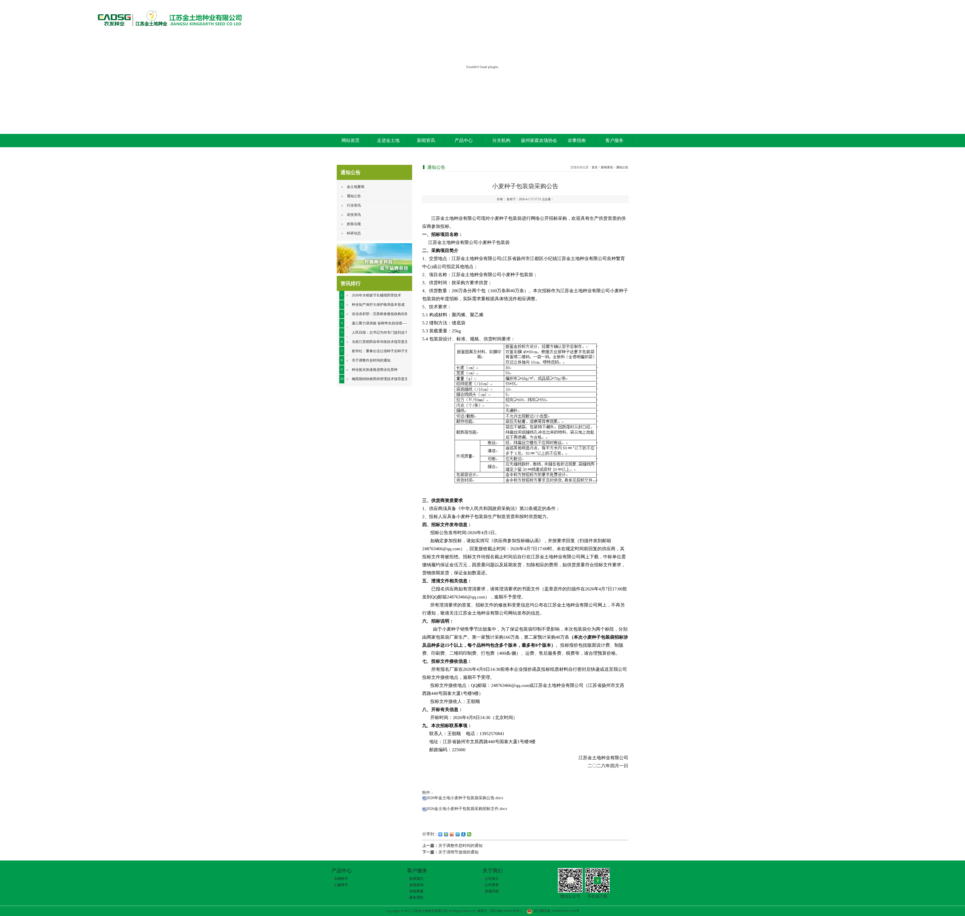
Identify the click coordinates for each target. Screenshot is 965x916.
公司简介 (492, 879)
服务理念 (416, 897)
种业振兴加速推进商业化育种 (375, 370)
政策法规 (354, 224)
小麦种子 (341, 885)
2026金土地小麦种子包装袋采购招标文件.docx (466, 808)
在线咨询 (416, 885)
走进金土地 (388, 140)
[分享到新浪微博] (452, 834)
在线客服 (416, 891)
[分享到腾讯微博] (458, 834)
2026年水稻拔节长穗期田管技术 (376, 295)
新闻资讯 (426, 140)
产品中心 (464, 140)
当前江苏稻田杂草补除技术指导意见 (380, 342)
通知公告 (354, 196)
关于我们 (492, 870)
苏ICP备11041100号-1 (506, 911)
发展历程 (492, 891)
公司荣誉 (492, 885)
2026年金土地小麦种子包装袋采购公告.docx (464, 798)
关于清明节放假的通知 (458, 852)
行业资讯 (354, 205)
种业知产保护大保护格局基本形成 (378, 305)
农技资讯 (354, 215)
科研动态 (354, 233)
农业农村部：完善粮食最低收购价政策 (382, 314)
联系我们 (416, 879)
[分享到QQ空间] (446, 834)
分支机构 (501, 140)
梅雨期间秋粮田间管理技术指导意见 (380, 379)
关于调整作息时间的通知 (371, 360)
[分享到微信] (469, 834)
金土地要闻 (355, 187)
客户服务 (614, 140)
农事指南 (577, 140)
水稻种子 (341, 879)
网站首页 (351, 140)
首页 (595, 167)
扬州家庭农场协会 (539, 140)
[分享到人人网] (463, 834)
